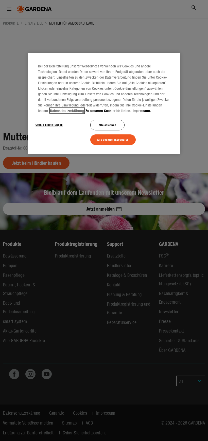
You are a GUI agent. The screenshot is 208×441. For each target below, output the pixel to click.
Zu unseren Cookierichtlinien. (108, 110)
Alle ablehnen (107, 125)
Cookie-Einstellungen (49, 124)
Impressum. (142, 110)
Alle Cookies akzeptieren (113, 139)
